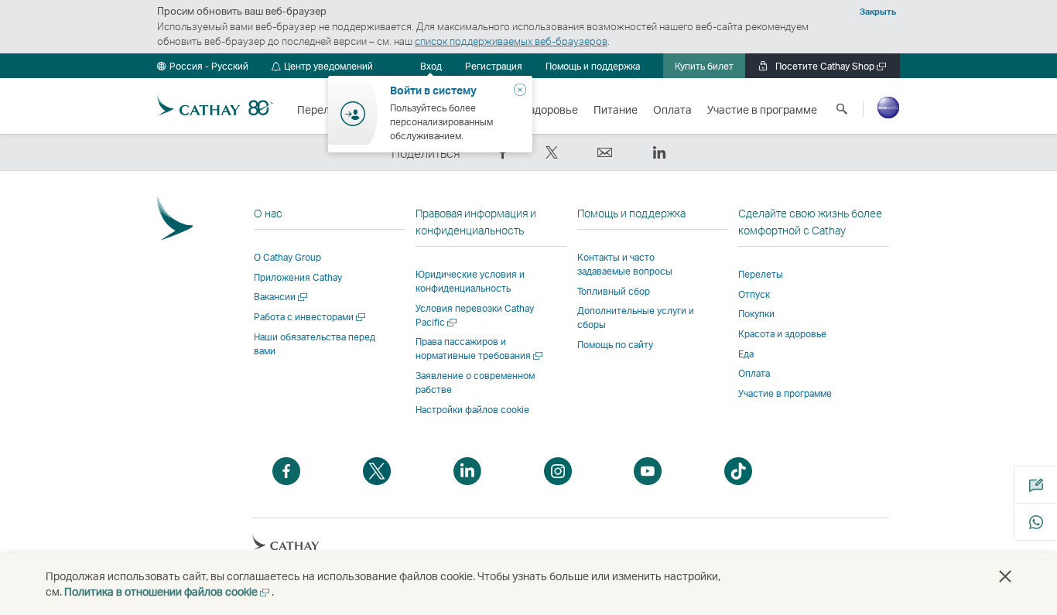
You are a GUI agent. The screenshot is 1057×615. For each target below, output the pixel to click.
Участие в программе (785, 393)
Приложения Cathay (298, 277)
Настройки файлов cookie (472, 410)
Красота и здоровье (782, 334)
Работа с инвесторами (311, 317)
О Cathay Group (287, 257)
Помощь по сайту (615, 344)
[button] (202, 65)
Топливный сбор (613, 291)
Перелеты (760, 274)
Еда (746, 354)
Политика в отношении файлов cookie (168, 591)
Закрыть (878, 11)
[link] (493, 65)
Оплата (754, 373)
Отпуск (754, 294)
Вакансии (282, 296)
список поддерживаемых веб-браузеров (511, 41)
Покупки (756, 313)
